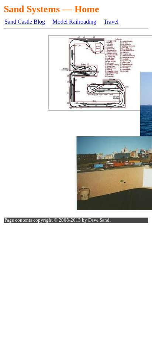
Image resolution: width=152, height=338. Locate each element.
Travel (111, 21)
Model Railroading (74, 21)
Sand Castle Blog (24, 21)
